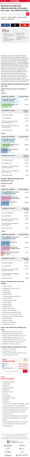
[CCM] (22, 446)
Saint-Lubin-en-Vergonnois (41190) (11, 314)
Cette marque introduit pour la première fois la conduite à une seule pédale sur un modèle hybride (15, 418)
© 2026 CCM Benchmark (22, 438)
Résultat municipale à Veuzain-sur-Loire (13, 342)
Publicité (26, 434)
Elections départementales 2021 (13, 3)
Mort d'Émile (6, 386)
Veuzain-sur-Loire (20, 36)
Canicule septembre (8, 388)
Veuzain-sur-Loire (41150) (9, 349)
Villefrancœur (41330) (8, 324)
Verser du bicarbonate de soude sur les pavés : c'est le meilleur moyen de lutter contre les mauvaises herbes (15, 424)
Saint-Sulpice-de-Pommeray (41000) (12, 316)
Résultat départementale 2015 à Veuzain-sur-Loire (9, 39)
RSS (18, 435)
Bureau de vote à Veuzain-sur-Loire (11, 332)
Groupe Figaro (13, 438)
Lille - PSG (5, 394)
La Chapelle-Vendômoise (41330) (11, 296)
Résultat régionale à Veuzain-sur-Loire (12, 333)
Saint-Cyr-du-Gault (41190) (9, 310)
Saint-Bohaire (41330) (8, 308)
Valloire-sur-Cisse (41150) (7, 19)
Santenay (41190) (6, 318)
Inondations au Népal (8, 382)
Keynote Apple (7, 396)
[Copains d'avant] (8, 452)
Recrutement (22, 435)
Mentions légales (5, 438)
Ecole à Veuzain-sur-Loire (9, 351)
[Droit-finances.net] (22, 449)
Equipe (13, 434)
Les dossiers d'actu (8, 368)
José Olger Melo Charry (9, 398)
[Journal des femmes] (8, 446)
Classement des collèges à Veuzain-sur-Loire (14, 353)
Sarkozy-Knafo (6, 384)
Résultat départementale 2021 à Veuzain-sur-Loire (9, 35)
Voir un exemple (23, 364)
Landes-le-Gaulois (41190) (9, 300)
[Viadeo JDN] (22, 452)
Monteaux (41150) (22, 17)
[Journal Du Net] (8, 449)
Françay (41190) (6, 292)
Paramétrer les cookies (18, 437)
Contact (6, 435)
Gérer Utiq (25, 437)
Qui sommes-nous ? (6, 434)
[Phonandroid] (22, 455)
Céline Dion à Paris (8, 392)
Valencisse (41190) (7, 320)
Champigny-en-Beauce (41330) (10, 288)
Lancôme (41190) (7, 298)
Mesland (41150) (11, 17)
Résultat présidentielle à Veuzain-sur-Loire (14, 335)
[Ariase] (8, 455)
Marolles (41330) (6, 302)
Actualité (5, 364)
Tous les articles (12, 435)
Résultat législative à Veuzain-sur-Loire (12, 338)
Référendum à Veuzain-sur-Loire (11, 344)
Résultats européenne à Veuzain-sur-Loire (13, 340)
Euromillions (6, 402)
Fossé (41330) (6, 290)
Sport (5, 366)
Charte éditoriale (19, 434)
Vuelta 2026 (6, 400)
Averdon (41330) (6, 286)
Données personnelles (7, 437)
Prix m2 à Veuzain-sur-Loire (10, 355)
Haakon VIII (6, 390)
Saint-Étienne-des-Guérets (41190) (11, 312)
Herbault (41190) (6, 294)
